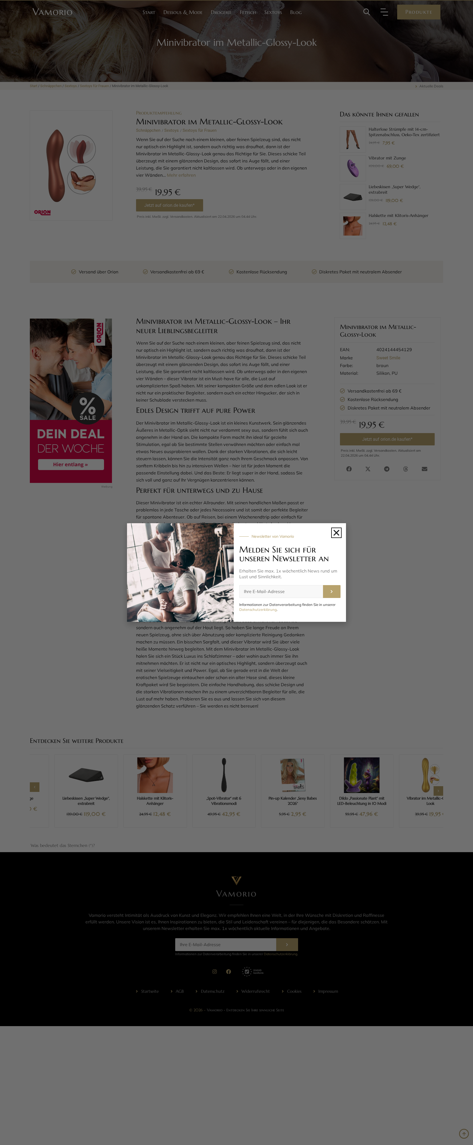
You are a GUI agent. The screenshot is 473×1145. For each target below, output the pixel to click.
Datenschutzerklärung (258, 609)
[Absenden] (332, 591)
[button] (336, 533)
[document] (236, 572)
